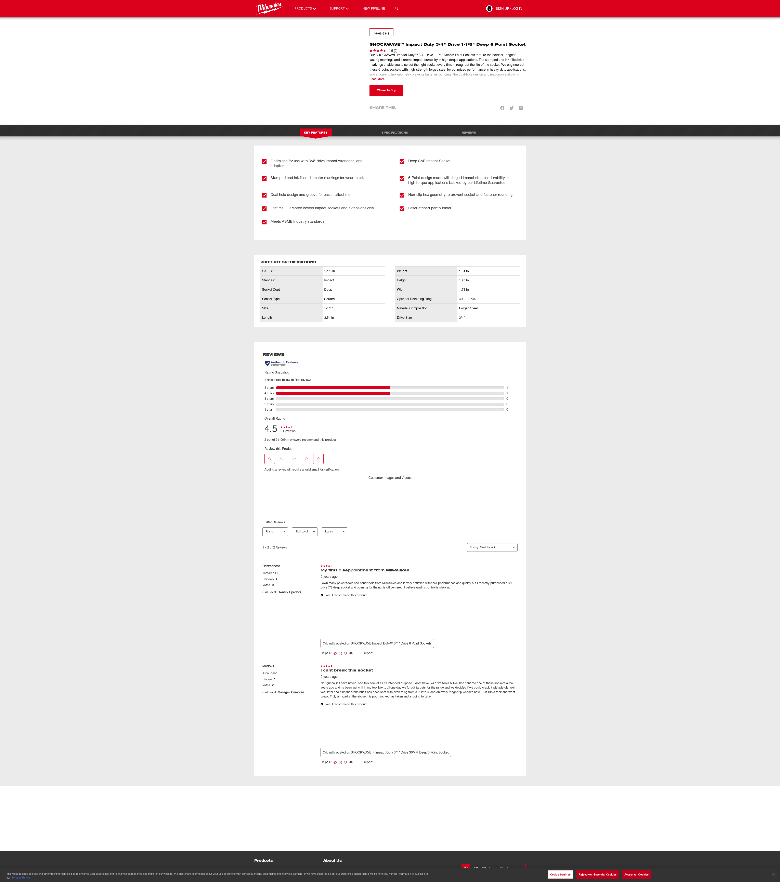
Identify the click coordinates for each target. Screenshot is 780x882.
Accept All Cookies (636, 874)
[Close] (773, 874)
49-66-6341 (381, 33)
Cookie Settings (560, 874)
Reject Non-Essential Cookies (597, 874)
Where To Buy (386, 90)
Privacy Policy (21, 878)
